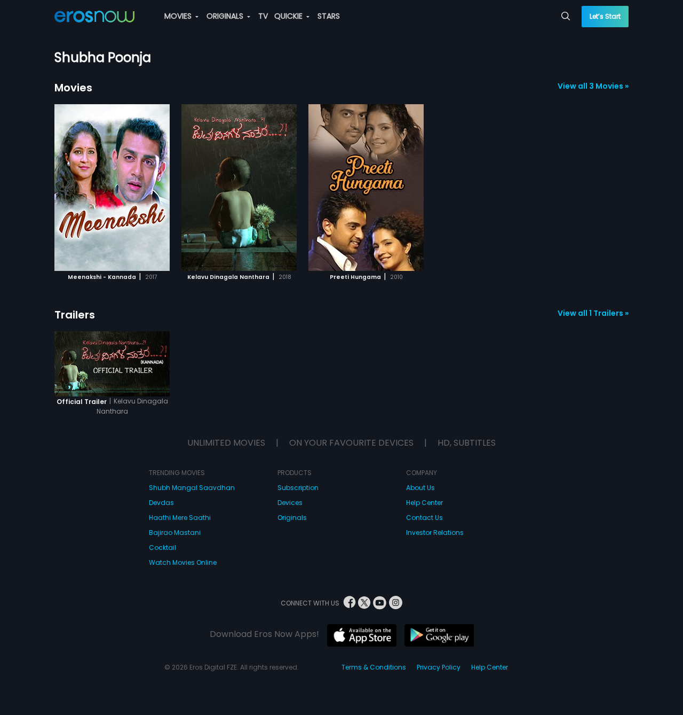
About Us (420, 487)
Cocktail (162, 547)
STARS (328, 16)
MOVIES (179, 16)
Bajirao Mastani (175, 532)
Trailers (74, 314)
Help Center (424, 502)
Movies (73, 87)
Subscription (298, 487)
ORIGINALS (226, 16)
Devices (290, 502)
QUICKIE (289, 16)
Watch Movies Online (183, 562)
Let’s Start (605, 16)
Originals (292, 517)
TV (263, 16)
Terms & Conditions (374, 667)
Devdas (161, 502)
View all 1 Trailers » (593, 313)
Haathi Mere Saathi (180, 517)
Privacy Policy (438, 667)
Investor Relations (435, 532)
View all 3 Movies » (593, 86)
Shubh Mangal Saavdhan (192, 487)
